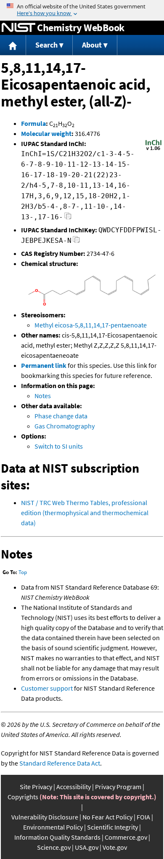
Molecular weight (46, 133)
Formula (33, 123)
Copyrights (23, 797)
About (92, 45)
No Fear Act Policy (107, 817)
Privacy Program (118, 786)
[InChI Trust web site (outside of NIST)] (153, 149)
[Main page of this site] (13, 45)
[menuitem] (13, 45)
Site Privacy (36, 786)
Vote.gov (115, 847)
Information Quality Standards (57, 837)
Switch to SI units (58, 446)
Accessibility (73, 786)
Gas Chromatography (64, 426)
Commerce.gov (126, 837)
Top (23, 572)
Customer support (47, 688)
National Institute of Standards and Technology (18, 27)
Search (46, 45)
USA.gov (86, 847)
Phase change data (60, 416)
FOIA (143, 817)
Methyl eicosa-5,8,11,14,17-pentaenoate (90, 325)
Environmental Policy (53, 827)
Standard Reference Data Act (59, 763)
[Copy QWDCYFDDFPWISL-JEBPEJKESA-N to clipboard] (76, 241)
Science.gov (54, 847)
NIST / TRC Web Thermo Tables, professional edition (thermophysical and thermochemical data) (84, 512)
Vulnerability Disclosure (44, 817)
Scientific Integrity (112, 827)
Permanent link (43, 365)
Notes (42, 395)
